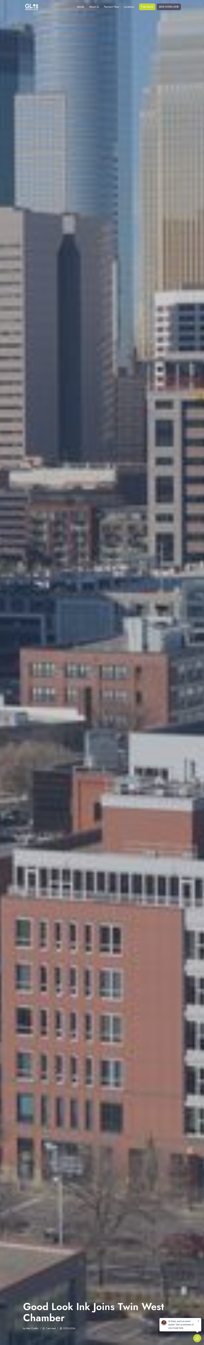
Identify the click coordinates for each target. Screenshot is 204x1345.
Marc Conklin (32, 1328)
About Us (94, 7)
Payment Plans (111, 7)
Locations (129, 7)
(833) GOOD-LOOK (169, 6)
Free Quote (147, 6)
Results (80, 7)
